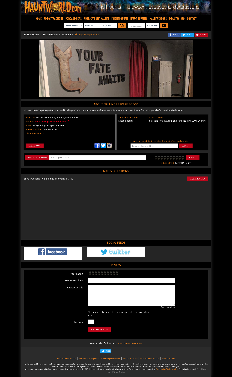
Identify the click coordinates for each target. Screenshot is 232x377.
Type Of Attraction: (128, 117)
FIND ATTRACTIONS (53, 19)
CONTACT (191, 19)
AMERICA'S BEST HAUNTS (96, 19)
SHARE (176, 35)
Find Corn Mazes (130, 359)
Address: (30, 117)
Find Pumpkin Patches (110, 359)
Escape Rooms (168, 359)
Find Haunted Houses (66, 359)
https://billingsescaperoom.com (51, 121)
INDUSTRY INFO (177, 19)
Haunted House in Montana (128, 343)
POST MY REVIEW (99, 330)
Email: (29, 125)
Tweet (107, 351)
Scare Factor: (156, 117)
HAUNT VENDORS (158, 19)
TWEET (190, 35)
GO (122, 25)
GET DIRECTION (197, 179)
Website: (30, 121)
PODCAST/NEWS (73, 19)
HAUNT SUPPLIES (138, 19)
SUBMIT (186, 146)
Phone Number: (34, 129)
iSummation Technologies (167, 369)
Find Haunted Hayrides (88, 359)
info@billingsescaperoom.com (49, 125)
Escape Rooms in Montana (57, 34)
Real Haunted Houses (149, 359)
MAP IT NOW (35, 146)
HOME (39, 19)
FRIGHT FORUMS (119, 19)
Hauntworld (32, 34)
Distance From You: (36, 133)
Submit (192, 157)
